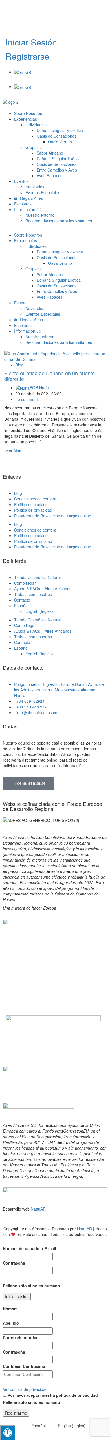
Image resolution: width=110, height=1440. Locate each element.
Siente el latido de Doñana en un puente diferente (49, 375)
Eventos (21, 181)
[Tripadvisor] (10, 10)
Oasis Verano (60, 141)
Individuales (36, 124)
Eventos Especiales (42, 192)
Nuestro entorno (39, 215)
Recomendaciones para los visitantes (58, 221)
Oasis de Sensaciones (56, 136)
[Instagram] (56, 10)
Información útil (27, 209)
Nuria (39, 387)
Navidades (34, 187)
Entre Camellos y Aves (57, 170)
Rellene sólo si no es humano (31, 1286)
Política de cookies (30, 504)
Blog (19, 365)
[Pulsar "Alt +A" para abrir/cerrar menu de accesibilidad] (7, 1432)
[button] (55, 81)
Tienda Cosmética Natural (37, 577)
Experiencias (25, 119)
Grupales (33, 147)
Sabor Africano (50, 153)
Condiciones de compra (35, 499)
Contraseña (14, 1263)
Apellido (11, 1323)
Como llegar (25, 583)
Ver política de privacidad (25, 1389)
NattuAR (38, 1209)
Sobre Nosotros (28, 113)
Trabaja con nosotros (33, 594)
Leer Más (12, 450)
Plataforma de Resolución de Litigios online (52, 516)
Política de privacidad (33, 510)
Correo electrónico (21, 1337)
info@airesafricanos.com (25, 26)
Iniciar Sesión (31, 42)
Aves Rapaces (49, 175)
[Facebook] (25, 10)
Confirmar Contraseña (24, 1366)
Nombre (10, 1308)
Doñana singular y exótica (60, 130)
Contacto (22, 600)
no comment (27, 399)
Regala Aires (31, 198)
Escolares (23, 204)
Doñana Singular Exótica (59, 158)
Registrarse (27, 56)
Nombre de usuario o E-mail (29, 1248)
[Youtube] (40, 10)
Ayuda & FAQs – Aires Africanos (42, 588)
